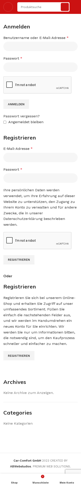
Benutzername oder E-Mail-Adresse (36, 38)
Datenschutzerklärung (23, 219)
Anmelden (16, 104)
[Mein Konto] (76, 6)
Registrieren (19, 259)
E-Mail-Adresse (18, 148)
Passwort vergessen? (21, 116)
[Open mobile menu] (8, 6)
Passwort (12, 58)
